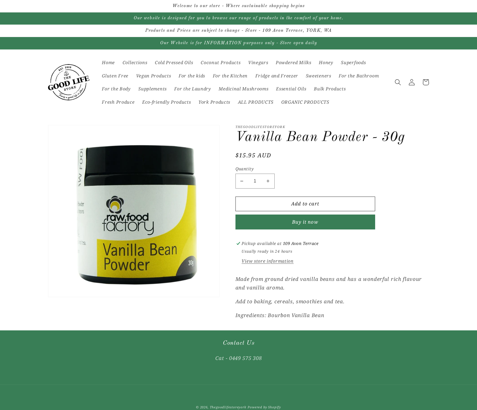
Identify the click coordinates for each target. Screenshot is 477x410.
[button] (398, 82)
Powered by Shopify (264, 407)
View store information (267, 261)
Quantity (244, 168)
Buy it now (305, 222)
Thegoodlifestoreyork (228, 407)
